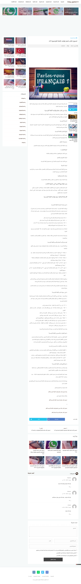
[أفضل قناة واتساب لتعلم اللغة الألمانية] (56, 11)
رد (70, 487)
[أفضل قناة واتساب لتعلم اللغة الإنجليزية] (10, 11)
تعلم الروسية (22, 126)
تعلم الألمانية (14, 2)
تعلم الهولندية (22, 138)
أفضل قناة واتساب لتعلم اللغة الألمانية (56, 13)
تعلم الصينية (41, 2)
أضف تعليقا (31, 473)
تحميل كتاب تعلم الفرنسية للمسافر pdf (59, 412)
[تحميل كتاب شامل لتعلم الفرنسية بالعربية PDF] (71, 11)
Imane (69, 505)
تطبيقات (23, 98)
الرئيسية (62, 2)
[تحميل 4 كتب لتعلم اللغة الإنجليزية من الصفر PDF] (25, 11)
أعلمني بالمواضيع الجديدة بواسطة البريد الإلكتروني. (66, 555)
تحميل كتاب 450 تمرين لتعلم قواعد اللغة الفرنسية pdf (56, 408)
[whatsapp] (38, 572)
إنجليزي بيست (72, 2)
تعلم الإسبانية (21, 2)
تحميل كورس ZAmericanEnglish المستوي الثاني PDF (40, 13)
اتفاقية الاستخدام (45, 576)
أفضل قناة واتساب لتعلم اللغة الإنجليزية (10, 13)
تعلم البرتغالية (22, 118)
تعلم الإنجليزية (49, 2)
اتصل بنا (30, 576)
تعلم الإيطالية (28, 2)
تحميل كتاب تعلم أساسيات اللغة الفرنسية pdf (58, 400)
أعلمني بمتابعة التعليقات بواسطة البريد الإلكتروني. (66, 553)
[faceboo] (47, 572)
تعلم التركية (35, 2)
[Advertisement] (40, 24)
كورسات (23, 142)
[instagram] (34, 572)
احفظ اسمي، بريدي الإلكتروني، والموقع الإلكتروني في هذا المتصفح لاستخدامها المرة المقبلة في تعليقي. (56, 550)
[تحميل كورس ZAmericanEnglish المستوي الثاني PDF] (40, 11)
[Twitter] (42, 572)
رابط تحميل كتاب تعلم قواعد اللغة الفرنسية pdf (57, 392)
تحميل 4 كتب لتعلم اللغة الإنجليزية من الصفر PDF (25, 13)
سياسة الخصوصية (36, 576)
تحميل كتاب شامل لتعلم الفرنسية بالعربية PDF (71, 13)
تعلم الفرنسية (56, 2)
